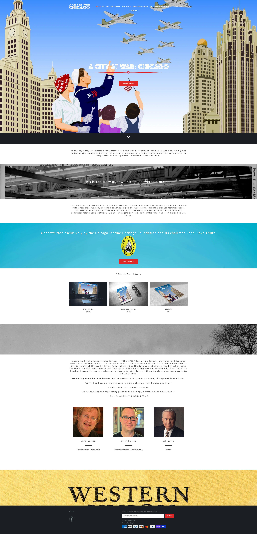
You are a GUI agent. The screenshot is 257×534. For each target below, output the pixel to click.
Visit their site (128, 262)
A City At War (131, 520)
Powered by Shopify (128, 523)
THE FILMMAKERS (156, 6)
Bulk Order (115, 6)
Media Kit (134, 11)
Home (98, 6)
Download (126, 6)
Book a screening (140, 6)
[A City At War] (79, 6)
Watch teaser (128, 83)
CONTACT (167, 6)
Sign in (179, 6)
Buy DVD (105, 6)
